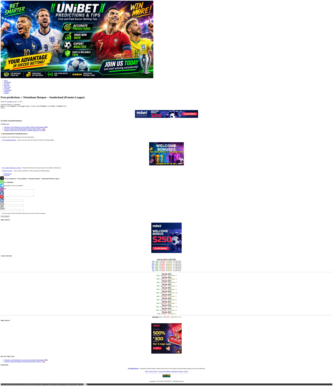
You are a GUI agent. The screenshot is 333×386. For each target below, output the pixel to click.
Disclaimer (174, 371)
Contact (186, 371)
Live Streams (7, 90)
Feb (153, 269)
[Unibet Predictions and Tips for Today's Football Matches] (166, 40)
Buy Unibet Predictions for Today (11, 168)
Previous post (8, 173)
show (7, 124)
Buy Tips (6, 83)
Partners (6, 93)
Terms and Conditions (164, 371)
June (153, 262)
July (153, 261)
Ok (85, 384)
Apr (153, 266)
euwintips (9, 101)
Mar (153, 267)
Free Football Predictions (9, 140)
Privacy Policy (153, 371)
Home (6, 80)
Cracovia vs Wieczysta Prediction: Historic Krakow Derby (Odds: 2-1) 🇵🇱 (24, 128)
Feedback (6, 91)
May (153, 264)
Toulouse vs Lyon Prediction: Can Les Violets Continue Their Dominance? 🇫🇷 (25, 127)
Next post (6, 175)
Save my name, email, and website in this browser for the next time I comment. (24, 213)
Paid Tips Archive (7, 171)
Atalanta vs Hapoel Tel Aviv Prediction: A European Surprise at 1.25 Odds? (25, 130)
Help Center (7, 87)
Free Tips (6, 85)
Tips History (7, 82)
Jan (153, 270)
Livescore (7, 88)
